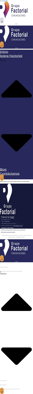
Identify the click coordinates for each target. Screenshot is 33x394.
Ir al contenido (4, 0)
